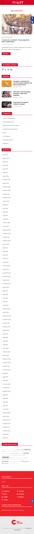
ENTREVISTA (16, 455)
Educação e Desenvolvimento (7, 37)
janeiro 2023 (6, 226)
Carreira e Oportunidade (9, 118)
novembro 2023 (7, 190)
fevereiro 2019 (6, 384)
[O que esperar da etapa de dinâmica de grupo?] (7, 104)
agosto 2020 (6, 330)
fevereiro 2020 (6, 352)
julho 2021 (5, 291)
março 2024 (5, 176)
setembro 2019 (6, 369)
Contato (4, 482)
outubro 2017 (6, 427)
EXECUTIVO (19, 449)
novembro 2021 (7, 276)
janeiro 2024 (6, 183)
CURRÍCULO (7, 453)
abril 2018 (5, 405)
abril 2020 (5, 344)
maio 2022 (5, 255)
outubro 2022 (6, 237)
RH (11, 459)
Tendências (5, 143)
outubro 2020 (6, 323)
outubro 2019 (6, 366)
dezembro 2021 (7, 273)
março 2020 (5, 348)
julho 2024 (5, 161)
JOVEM (5, 457)
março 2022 (5, 262)
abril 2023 (5, 215)
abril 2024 (5, 172)
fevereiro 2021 (6, 309)
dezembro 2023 (7, 187)
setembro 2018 (6, 391)
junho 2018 (5, 398)
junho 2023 (5, 208)
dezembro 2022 (7, 230)
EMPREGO (4, 451)
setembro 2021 (6, 283)
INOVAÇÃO (14, 451)
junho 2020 (5, 337)
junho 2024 (5, 165)
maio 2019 (5, 380)
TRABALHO (11, 457)
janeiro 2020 (6, 355)
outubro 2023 (6, 194)
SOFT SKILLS (22, 455)
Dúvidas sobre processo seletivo (11, 125)
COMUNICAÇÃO (4, 449)
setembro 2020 (6, 326)
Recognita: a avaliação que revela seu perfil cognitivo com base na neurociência (22, 82)
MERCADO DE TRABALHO (21, 459)
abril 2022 (5, 258)
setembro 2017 (6, 430)
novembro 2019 (7, 362)
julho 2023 (5, 204)
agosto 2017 (6, 434)
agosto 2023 (6, 201)
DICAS (16, 461)
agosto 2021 (6, 287)
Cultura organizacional (8, 122)
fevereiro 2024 (6, 179)
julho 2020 (5, 334)
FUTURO (19, 461)
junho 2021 (5, 294)
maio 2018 (5, 402)
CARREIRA (27, 449)
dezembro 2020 (7, 316)
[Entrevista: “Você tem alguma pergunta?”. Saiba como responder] (7, 94)
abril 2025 (5, 154)
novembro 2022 (7, 233)
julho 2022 (5, 248)
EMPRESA (5, 461)
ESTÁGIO (21, 453)
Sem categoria (6, 136)
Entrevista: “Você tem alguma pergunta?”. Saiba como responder (21, 93)
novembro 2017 (7, 423)
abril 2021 (5, 301)
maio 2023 (5, 212)
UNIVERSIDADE (9, 451)
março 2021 (5, 305)
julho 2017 (5, 438)
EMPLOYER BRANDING (21, 451)
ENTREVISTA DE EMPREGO (13, 463)
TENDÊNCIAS (14, 459)
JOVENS (26, 453)
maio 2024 (5, 169)
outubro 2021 (6, 280)
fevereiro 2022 (6, 265)
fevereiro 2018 (6, 412)
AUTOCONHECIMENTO (9, 455)
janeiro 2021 (6, 312)
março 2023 (5, 219)
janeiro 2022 (6, 269)
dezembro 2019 (7, 359)
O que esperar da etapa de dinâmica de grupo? (20, 103)
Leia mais (5, 53)
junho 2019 (5, 377)
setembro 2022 (6, 240)
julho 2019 (5, 373)
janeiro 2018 (6, 416)
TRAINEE (3, 455)
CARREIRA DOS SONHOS (18, 457)
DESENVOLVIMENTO (14, 453)
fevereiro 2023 (6, 222)
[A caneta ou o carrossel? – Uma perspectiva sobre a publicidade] (17, 24)
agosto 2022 (6, 244)
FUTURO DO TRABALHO (12, 449)
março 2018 (5, 409)
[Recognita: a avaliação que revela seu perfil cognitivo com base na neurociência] (7, 83)
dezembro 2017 (7, 420)
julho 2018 (5, 395)
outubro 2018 (6, 387)
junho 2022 (5, 251)
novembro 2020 (7, 319)
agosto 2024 (6, 158)
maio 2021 (5, 298)
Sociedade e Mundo (8, 140)
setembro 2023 (6, 197)
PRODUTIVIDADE (12, 461)
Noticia (4, 132)
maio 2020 (5, 341)
